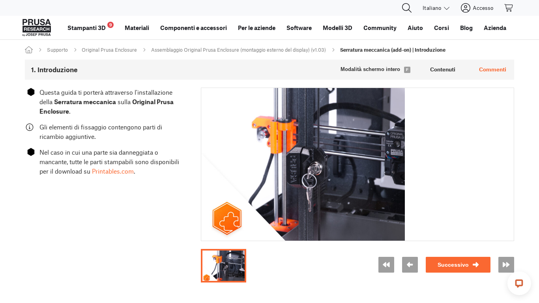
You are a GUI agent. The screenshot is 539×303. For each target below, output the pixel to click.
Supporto (57, 50)
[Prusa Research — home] (36, 27)
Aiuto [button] (415, 27)
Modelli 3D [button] (337, 27)
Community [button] (380, 27)
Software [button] (299, 27)
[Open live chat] (519, 283)
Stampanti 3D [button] (89, 26)
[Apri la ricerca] (407, 8)
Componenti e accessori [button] (193, 27)
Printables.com (113, 171)
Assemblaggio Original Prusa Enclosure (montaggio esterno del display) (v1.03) (238, 50)
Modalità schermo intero (370, 69)
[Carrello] (509, 8)
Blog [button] (466, 27)
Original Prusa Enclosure (109, 50)
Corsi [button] (441, 27)
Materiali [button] (137, 27)
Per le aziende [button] (256, 27)
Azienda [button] (495, 27)
